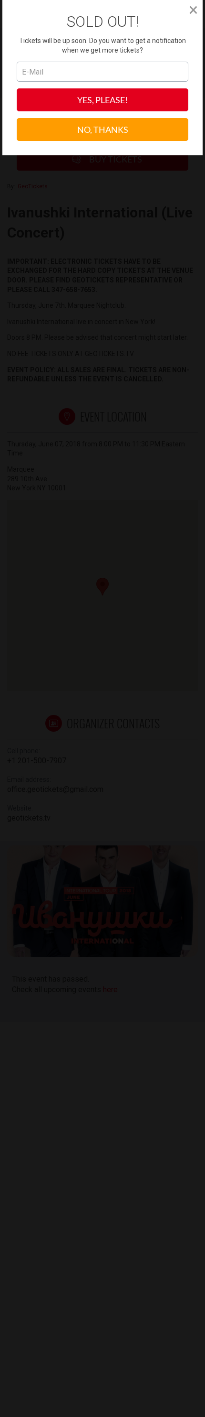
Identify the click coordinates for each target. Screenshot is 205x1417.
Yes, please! (102, 100)
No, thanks (102, 129)
